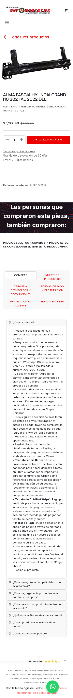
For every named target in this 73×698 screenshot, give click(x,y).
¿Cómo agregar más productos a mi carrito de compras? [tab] (35, 595)
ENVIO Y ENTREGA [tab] (52, 301)
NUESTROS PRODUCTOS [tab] (52, 277)
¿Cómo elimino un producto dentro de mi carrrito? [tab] (37, 606)
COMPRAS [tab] (20, 275)
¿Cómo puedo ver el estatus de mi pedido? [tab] (34, 624)
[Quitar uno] (7, 140)
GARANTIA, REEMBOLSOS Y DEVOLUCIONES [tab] (21, 290)
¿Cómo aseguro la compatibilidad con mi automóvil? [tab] (37, 584)
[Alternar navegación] (7, 22)
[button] (65, 661)
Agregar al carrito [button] (50, 140)
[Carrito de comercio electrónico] (66, 10)
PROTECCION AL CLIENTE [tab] (20, 303)
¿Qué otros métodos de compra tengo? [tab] (37, 615)
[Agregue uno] (22, 140)
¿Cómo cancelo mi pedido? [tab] (30, 633)
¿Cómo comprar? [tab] (23, 322)
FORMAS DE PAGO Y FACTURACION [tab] (52, 288)
